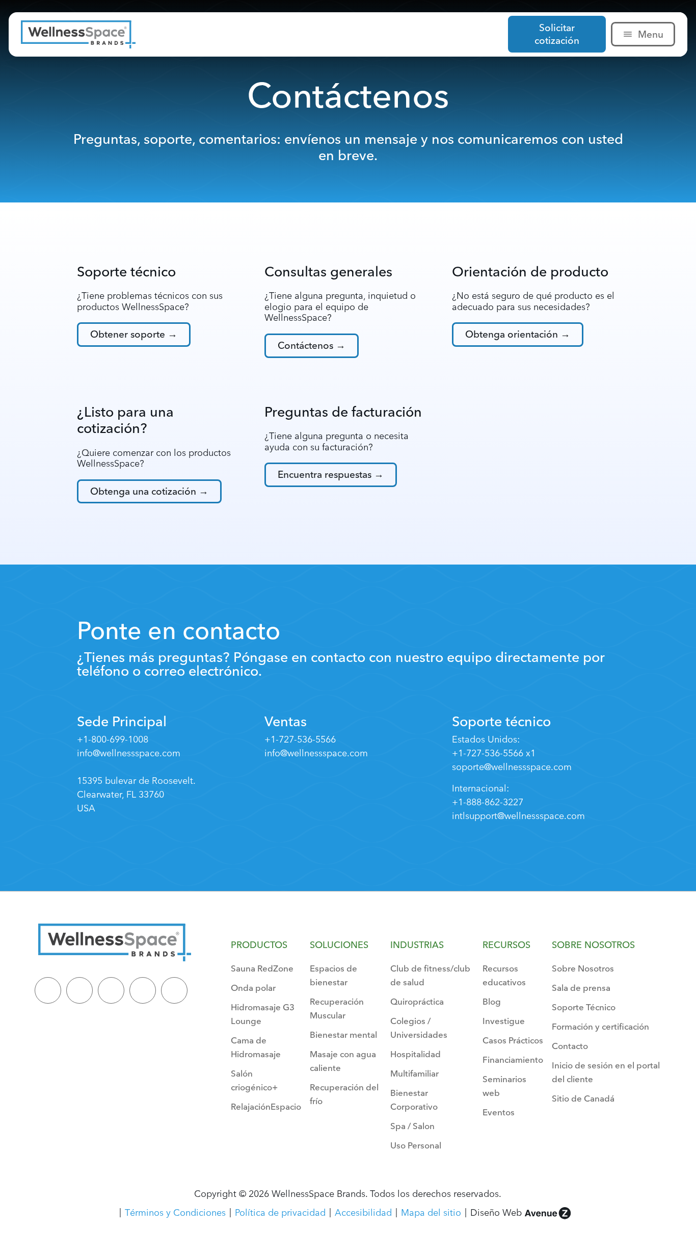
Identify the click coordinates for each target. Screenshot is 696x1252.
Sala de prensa (581, 987)
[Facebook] (111, 990)
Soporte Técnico (583, 1007)
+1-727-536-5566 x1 (494, 753)
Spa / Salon (412, 1125)
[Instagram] (142, 990)
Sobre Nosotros (583, 968)
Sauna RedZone (262, 968)
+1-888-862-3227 (487, 802)
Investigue (504, 1020)
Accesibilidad (363, 1212)
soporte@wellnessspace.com (512, 767)
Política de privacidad (280, 1212)
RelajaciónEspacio (266, 1106)
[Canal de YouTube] (174, 990)
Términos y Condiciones (175, 1212)
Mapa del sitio (431, 1212)
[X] (79, 990)
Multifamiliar (414, 1073)
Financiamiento (513, 1059)
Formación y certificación (600, 1026)
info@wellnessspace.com (128, 753)
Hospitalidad (415, 1054)
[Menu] (628, 34)
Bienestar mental (343, 1034)
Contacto (570, 1045)
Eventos (499, 1112)
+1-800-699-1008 (112, 739)
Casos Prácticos (513, 1040)
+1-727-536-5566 (300, 739)
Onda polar (253, 987)
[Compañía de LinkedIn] (48, 990)
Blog (492, 1001)
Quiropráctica (417, 1001)
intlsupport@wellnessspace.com (518, 816)
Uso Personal (415, 1145)
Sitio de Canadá (583, 1098)
